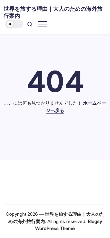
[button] (14, 24)
